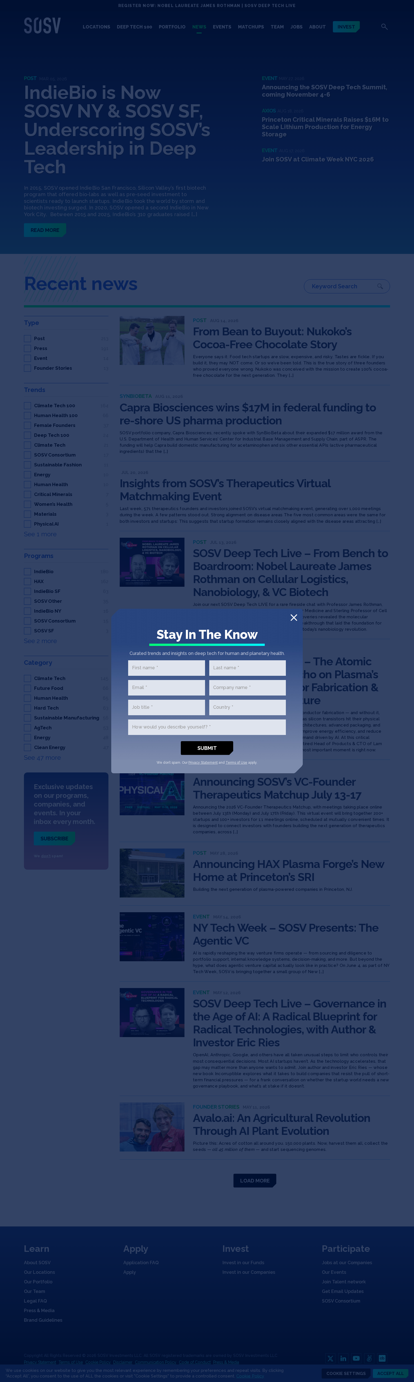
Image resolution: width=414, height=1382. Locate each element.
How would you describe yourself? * (171, 727)
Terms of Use (236, 763)
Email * (139, 687)
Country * (223, 707)
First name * (145, 668)
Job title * (142, 707)
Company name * (232, 687)
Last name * (226, 668)
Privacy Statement (203, 763)
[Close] (294, 617)
